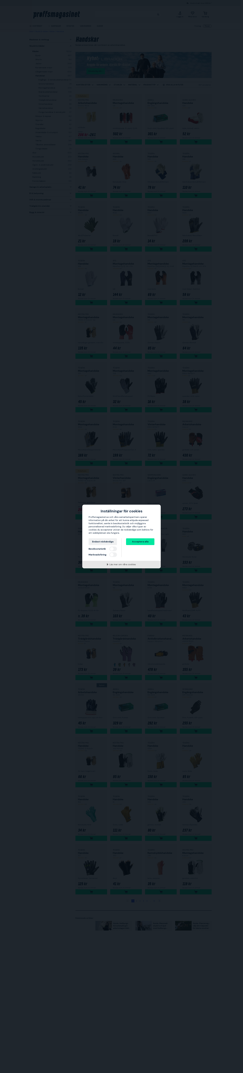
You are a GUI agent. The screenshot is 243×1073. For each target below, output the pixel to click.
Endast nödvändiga (103, 541)
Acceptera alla (140, 541)
